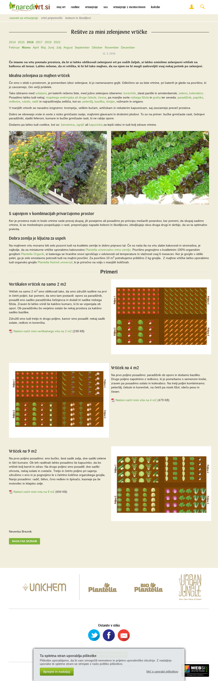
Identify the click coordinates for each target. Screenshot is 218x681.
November (112, 47)
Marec (26, 47)
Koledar (155, 7)
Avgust (68, 47)
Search (202, 7)
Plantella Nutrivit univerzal (55, 262)
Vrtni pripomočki (51, 18)
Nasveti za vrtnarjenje (23, 18)
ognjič (80, 124)
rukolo (26, 101)
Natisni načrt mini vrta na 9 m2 (33, 491)
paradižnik (184, 97)
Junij (51, 47)
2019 (48, 42)
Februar (14, 47)
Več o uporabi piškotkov (162, 671)
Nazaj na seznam (24, 541)
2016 (30, 42)
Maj (43, 47)
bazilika (100, 101)
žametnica (68, 124)
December (128, 47)
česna (102, 97)
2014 (12, 42)
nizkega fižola (140, 97)
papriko (198, 97)
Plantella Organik (32, 254)
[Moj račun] (191, 7)
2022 (57, 42)
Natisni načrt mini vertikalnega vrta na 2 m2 (42, 331)
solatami (41, 93)
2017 (39, 42)
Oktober (97, 47)
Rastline (75, 7)
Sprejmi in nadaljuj (56, 671)
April (36, 47)
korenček (129, 93)
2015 (21, 42)
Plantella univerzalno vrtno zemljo (108, 249)
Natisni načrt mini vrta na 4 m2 (136, 400)
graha (157, 97)
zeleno (183, 93)
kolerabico (196, 93)
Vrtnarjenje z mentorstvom (129, 7)
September (82, 47)
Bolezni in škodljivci (78, 18)
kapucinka (96, 124)
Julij (58, 47)
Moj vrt (61, 7)
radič (35, 101)
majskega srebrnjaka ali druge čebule (71, 97)
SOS (105, 7)
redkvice (14, 101)
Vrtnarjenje (91, 7)
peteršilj (87, 101)
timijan (110, 101)
